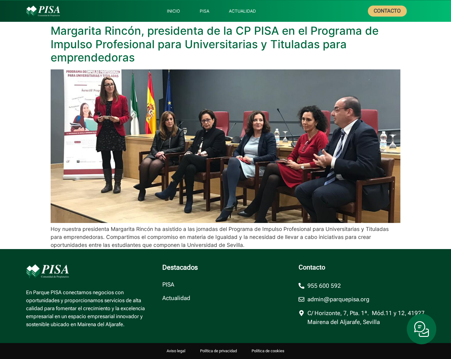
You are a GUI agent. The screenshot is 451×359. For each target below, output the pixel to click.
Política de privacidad (218, 351)
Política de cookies (268, 351)
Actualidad (176, 298)
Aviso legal (176, 351)
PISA (168, 285)
